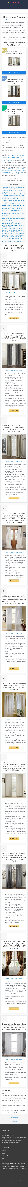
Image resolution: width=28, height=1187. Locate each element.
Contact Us (14, 1184)
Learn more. (23, 39)
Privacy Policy (10, 1180)
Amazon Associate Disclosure (11, 1182)
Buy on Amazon (14, 318)
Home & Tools (4, 1155)
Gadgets (3, 1150)
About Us (22, 1182)
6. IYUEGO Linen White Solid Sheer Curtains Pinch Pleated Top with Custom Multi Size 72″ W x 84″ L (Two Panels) (13, 218)
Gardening (3, 1152)
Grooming (3, 1153)
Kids (2, 1157)
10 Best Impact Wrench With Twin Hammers (12, 1140)
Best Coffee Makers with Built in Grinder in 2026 (13, 1134)
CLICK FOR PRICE (14, 72)
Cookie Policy (18, 1180)
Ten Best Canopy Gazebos (7, 1135)
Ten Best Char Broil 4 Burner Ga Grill (10, 1142)
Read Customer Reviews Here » (14, 292)
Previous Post (14, 1117)
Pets (2, 1158)
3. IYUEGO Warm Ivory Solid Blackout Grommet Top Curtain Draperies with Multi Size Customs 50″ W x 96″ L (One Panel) (13, 200)
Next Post (14, 1121)
